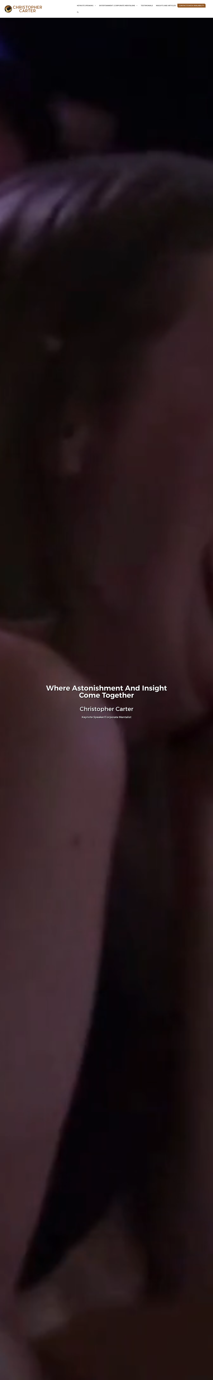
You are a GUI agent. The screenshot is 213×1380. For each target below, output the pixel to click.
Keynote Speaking (85, 6)
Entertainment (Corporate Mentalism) (117, 6)
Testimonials (147, 6)
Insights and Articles (166, 6)
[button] (77, 12)
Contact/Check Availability (191, 6)
